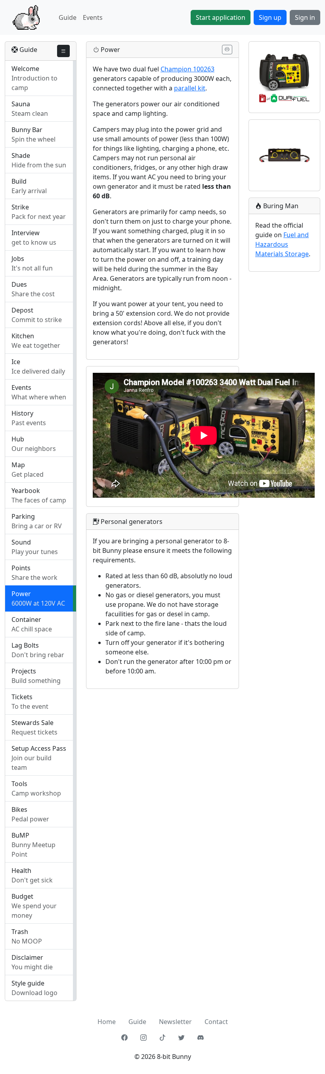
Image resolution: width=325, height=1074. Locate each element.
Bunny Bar (26, 129)
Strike (20, 207)
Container (26, 619)
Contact (216, 1021)
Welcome (25, 68)
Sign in (305, 17)
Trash (19, 931)
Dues (19, 284)
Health (21, 870)
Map (18, 464)
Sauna (20, 104)
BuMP (20, 835)
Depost (22, 310)
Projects (23, 671)
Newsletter (175, 1021)
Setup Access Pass (38, 748)
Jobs (17, 258)
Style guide (27, 983)
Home (107, 1021)
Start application (220, 17)
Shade (20, 155)
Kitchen (22, 336)
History (22, 413)
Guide (67, 17)
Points (21, 568)
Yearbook (25, 490)
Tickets (21, 696)
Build (19, 181)
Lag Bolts (25, 645)
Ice (15, 361)
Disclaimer (27, 957)
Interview (25, 232)
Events (93, 17)
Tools (19, 783)
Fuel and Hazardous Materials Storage (282, 244)
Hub (17, 439)
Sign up (270, 17)
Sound (21, 542)
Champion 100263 (187, 69)
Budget (22, 896)
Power (21, 593)
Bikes (19, 809)
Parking (23, 516)
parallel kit (189, 88)
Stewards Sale (32, 722)
